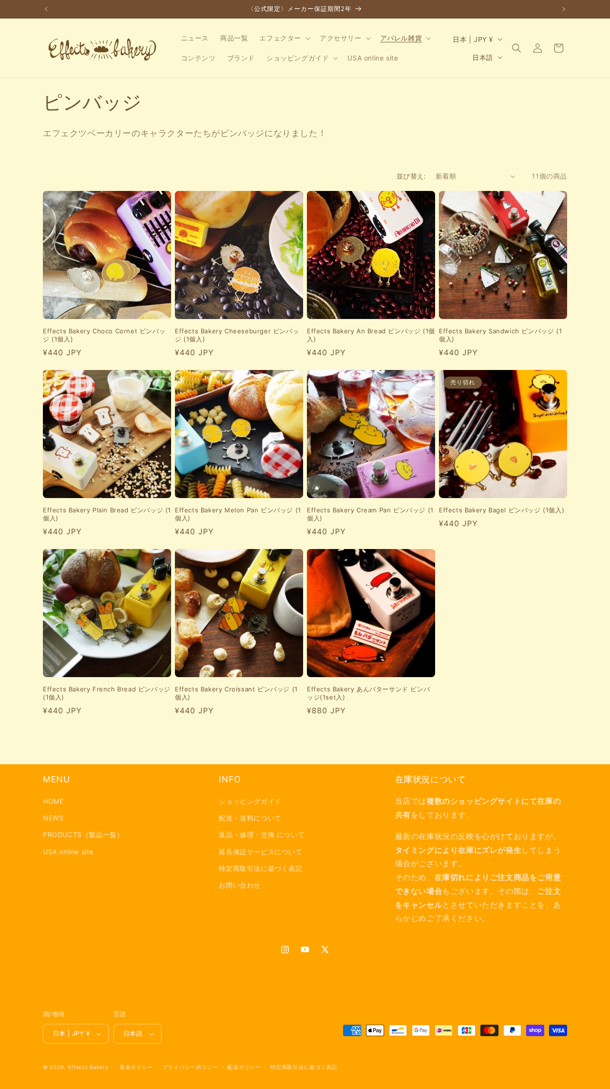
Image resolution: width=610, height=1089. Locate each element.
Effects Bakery (88, 1067)
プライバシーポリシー (190, 1067)
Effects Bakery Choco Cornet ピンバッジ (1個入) (104, 335)
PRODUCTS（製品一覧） (83, 834)
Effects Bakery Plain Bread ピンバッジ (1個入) (107, 514)
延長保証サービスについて (260, 852)
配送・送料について (250, 818)
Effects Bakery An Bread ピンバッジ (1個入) (371, 335)
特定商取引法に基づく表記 (260, 868)
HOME (53, 801)
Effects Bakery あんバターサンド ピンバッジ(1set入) (368, 693)
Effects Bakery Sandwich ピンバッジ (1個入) (500, 335)
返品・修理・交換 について (262, 834)
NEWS (53, 818)
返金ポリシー (136, 1067)
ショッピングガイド (250, 801)
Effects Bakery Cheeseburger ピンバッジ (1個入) (237, 335)
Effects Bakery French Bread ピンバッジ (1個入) (107, 693)
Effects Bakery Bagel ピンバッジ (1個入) (501, 510)
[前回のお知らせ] (46, 9)
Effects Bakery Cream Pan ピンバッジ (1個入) (370, 514)
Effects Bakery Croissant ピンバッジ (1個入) (236, 693)
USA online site (68, 852)
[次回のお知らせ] (563, 9)
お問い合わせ (240, 885)
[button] (284, 38)
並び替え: (411, 176)
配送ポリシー (244, 1067)
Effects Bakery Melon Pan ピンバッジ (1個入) (238, 514)
